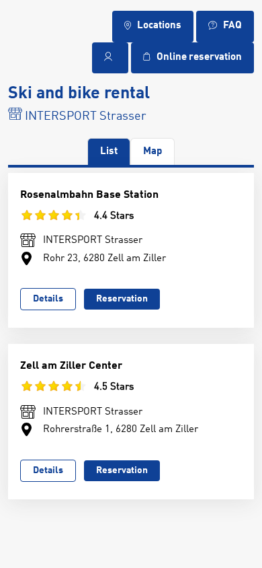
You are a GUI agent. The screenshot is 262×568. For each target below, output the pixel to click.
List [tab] (109, 152)
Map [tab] (152, 152)
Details (48, 299)
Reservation (122, 299)
